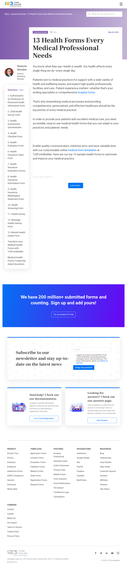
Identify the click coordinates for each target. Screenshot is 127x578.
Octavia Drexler (22, 67)
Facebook (95, 553)
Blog (7, 14)
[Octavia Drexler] (9, 72)
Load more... (75, 185)
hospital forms (86, 92)
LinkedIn (107, 553)
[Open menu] (121, 4)
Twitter (101, 553)
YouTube (112, 553)
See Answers (102, 420)
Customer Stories (18, 14)
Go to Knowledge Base (44, 418)
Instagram (118, 553)
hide (21, 90)
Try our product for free (63, 314)
